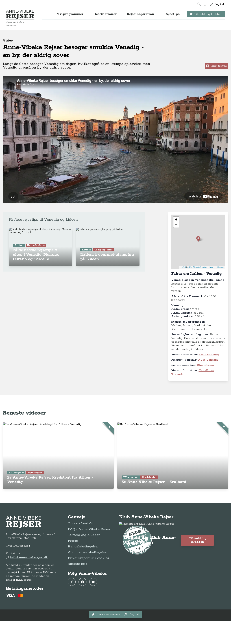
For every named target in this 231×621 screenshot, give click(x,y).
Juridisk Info (77, 564)
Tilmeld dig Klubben (84, 535)
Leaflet (183, 267)
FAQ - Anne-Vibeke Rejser (89, 529)
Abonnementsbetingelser (88, 552)
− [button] (176, 225)
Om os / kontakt (80, 523)
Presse (73, 541)
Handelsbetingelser (83, 547)
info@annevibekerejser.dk (29, 557)
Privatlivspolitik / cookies (88, 558)
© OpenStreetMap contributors (210, 267)
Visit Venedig (209, 354)
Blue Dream (205, 365)
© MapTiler (192, 267)
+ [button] (176, 219)
